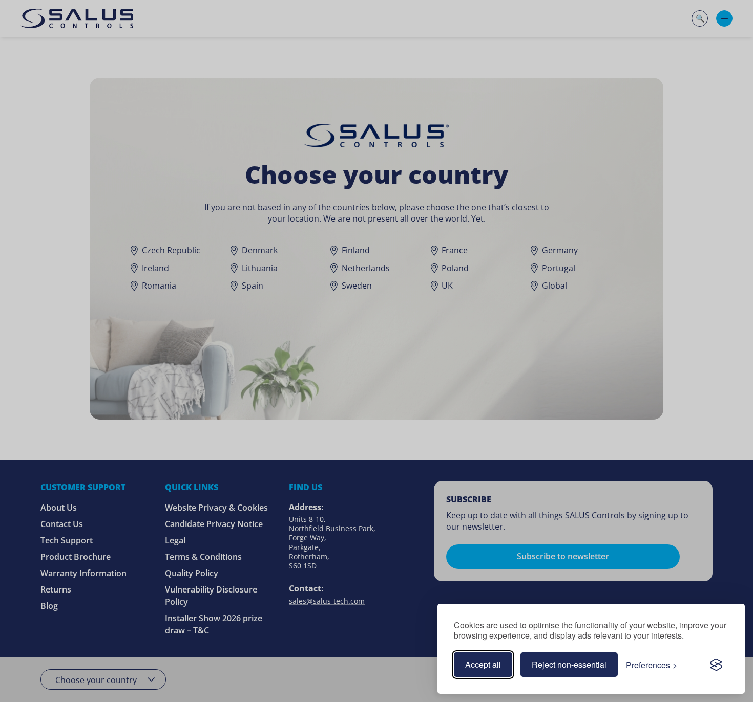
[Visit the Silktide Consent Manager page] (716, 664)
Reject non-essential (569, 664)
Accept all (483, 664)
